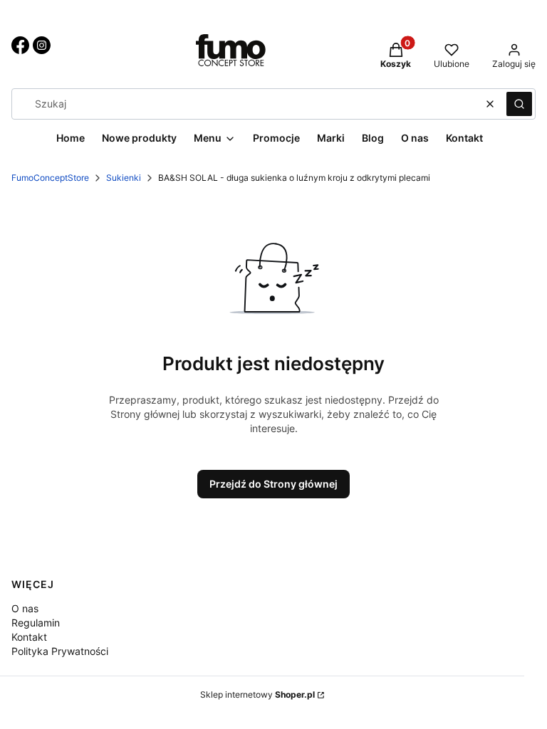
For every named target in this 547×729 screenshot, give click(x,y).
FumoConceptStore (50, 177)
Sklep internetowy (257, 694)
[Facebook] (20, 50)
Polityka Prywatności (59, 651)
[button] (519, 104)
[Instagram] (42, 50)
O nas (24, 608)
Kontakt (29, 637)
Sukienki (123, 177)
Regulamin (35, 623)
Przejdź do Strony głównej (273, 484)
